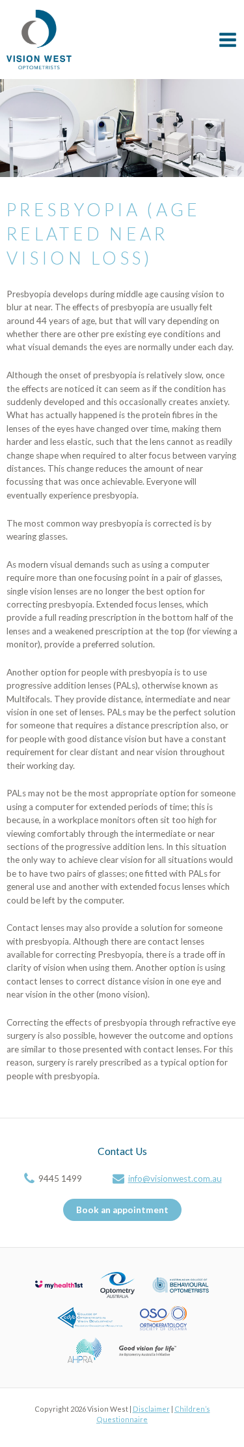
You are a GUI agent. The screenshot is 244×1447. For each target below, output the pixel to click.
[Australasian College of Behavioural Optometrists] (180, 1283)
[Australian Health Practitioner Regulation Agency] (84, 1349)
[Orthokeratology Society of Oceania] (163, 1316)
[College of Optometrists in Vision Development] (89, 1316)
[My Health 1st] (58, 1283)
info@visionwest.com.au (175, 1178)
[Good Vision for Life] (147, 1349)
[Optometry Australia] (117, 1283)
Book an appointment (122, 1210)
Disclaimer (151, 1409)
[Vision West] (39, 39)
